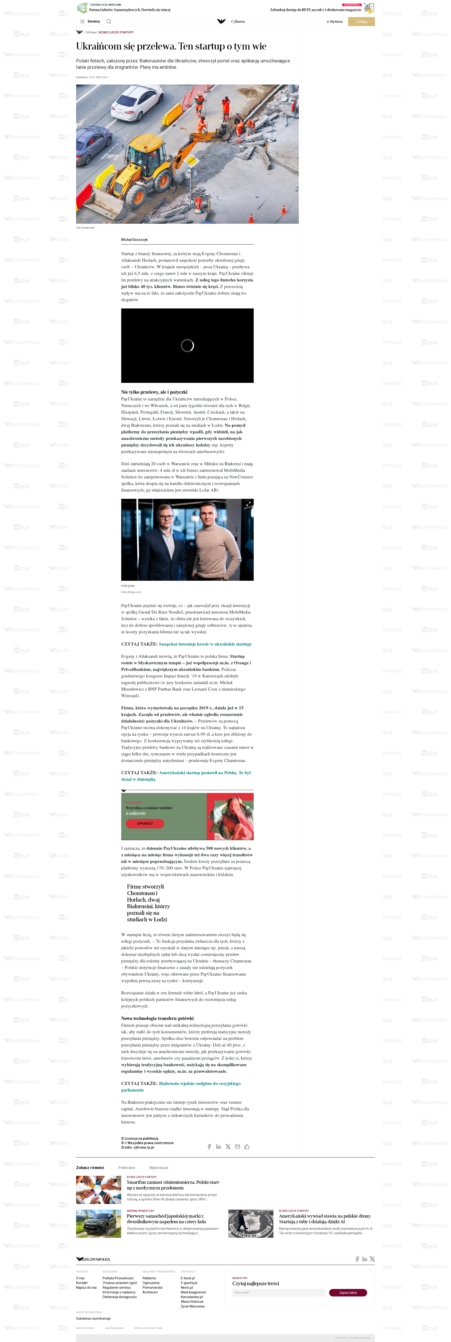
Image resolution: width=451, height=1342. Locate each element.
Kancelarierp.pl (192, 1297)
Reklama (149, 1278)
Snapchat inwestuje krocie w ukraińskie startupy (205, 644)
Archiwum (150, 1292)
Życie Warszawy (193, 1306)
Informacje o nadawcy (119, 1292)
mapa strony (85, 1328)
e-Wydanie (335, 21)
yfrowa (238, 21)
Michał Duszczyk (134, 240)
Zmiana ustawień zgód (120, 1283)
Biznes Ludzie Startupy (116, 32)
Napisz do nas (86, 1287)
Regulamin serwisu (117, 1287)
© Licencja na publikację (140, 1138)
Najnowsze (159, 1167)
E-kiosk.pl (188, 1278)
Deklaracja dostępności (120, 1297)
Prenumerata (153, 1287)
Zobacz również (90, 1167)
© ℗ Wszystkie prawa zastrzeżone (147, 1143)
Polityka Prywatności (118, 1278)
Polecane (126, 1167)
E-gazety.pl (189, 1283)
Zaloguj (361, 21)
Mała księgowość (193, 1292)
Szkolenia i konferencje (93, 1318)
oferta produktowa (148, 1328)
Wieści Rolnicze (192, 1302)
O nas (80, 1278)
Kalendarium (114, 1328)
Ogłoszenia (151, 1283)
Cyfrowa (91, 32)
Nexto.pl (187, 1287)
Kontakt (82, 1283)
